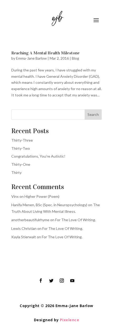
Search (93, 114)
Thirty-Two (20, 148)
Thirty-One (20, 164)
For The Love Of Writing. (75, 220)
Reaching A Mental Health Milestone (45, 52)
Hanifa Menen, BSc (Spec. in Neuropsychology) (49, 205)
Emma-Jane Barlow (31, 58)
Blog (75, 58)
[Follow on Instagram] (62, 280)
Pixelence (69, 319)
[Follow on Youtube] (72, 280)
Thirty (16, 172)
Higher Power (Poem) (41, 196)
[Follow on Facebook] (41, 280)
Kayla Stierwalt (23, 237)
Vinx (15, 196)
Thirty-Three (22, 140)
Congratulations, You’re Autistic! (38, 156)
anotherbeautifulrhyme (30, 220)
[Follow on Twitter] (51, 280)
